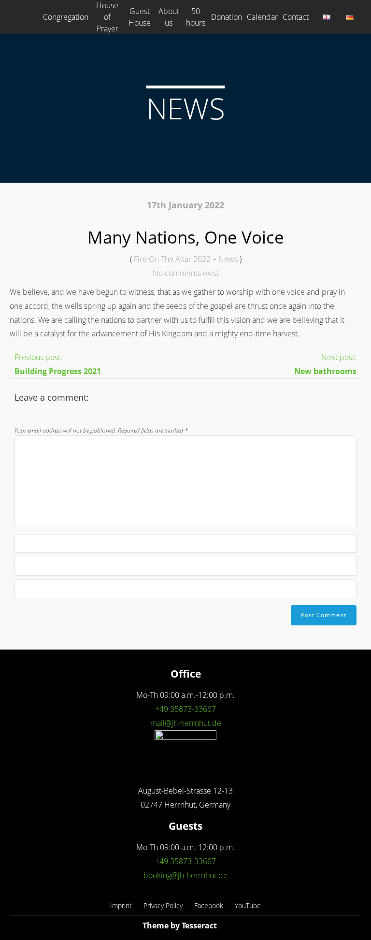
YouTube (248, 905)
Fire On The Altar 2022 (172, 259)
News (228, 259)
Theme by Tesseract (180, 925)
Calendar (262, 17)
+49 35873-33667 (185, 709)
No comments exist (186, 273)
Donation (226, 17)
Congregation (65, 17)
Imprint (121, 905)
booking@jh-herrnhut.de (185, 875)
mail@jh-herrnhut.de (185, 723)
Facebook (208, 905)
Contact (296, 17)
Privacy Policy (163, 905)
